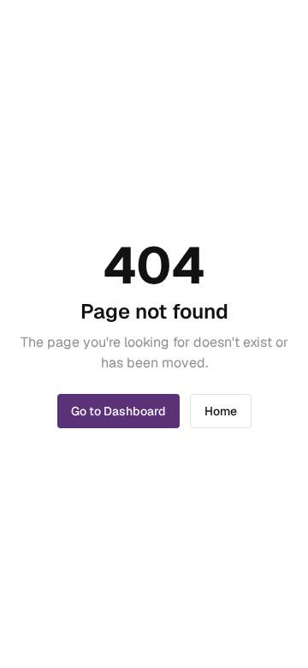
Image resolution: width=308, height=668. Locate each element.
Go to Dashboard (118, 411)
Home (220, 411)
